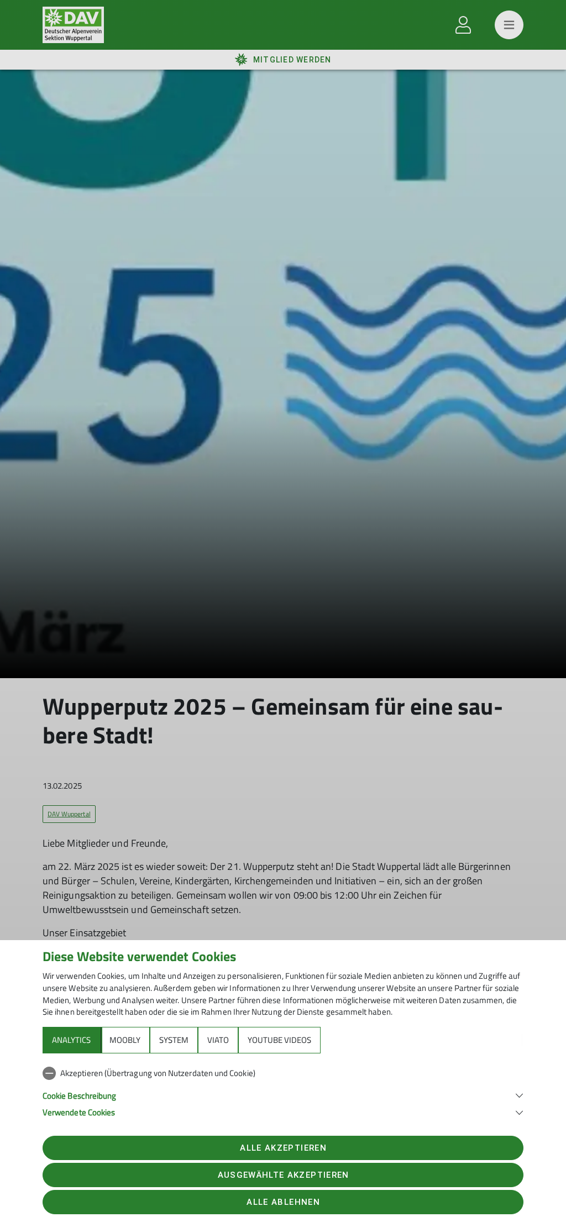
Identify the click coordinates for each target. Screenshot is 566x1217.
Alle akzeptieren (283, 1148)
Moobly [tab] (124, 1040)
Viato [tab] (218, 1040)
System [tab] (173, 1040)
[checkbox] (283, 1073)
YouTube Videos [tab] (279, 1040)
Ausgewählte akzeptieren (283, 1175)
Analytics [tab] (71, 1040)
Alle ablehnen (283, 1202)
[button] (283, 1094)
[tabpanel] (283, 1090)
